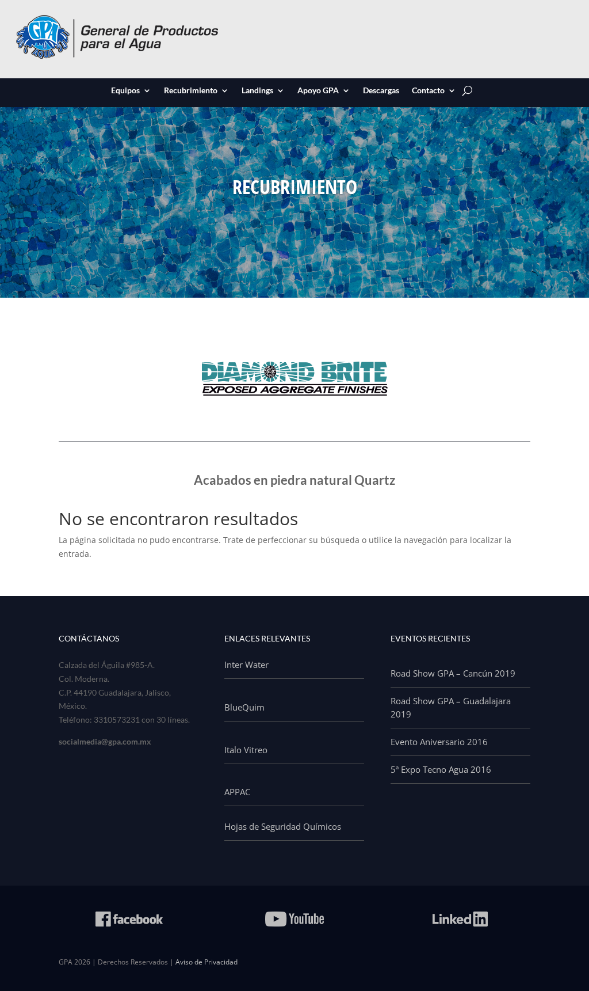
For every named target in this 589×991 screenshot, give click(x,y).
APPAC (237, 792)
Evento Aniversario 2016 (439, 741)
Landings (257, 91)
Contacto (428, 91)
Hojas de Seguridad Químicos (282, 826)
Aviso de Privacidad (206, 962)
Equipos (125, 91)
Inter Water (246, 664)
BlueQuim (244, 707)
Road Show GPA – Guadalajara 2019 (451, 707)
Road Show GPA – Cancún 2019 (453, 673)
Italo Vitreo (245, 749)
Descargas (381, 91)
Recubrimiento (190, 91)
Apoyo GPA (318, 91)
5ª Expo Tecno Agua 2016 (441, 769)
